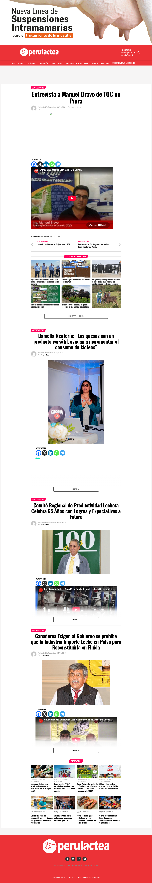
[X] (40, 164)
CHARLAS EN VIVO (57, 63)
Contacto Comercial (127, 55)
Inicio (13, 63)
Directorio (105, 63)
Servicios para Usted (128, 52)
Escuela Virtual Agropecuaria (124, 63)
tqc (58, 236)
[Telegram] (58, 164)
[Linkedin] (46, 164)
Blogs (86, 63)
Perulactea (45, 355)
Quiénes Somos (126, 49)
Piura (53, 236)
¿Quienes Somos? (59, 865)
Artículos (31, 63)
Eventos (95, 63)
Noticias (21, 63)
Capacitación (43, 63)
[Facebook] (34, 164)
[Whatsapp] (52, 164)
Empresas (69, 63)
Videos (78, 63)
